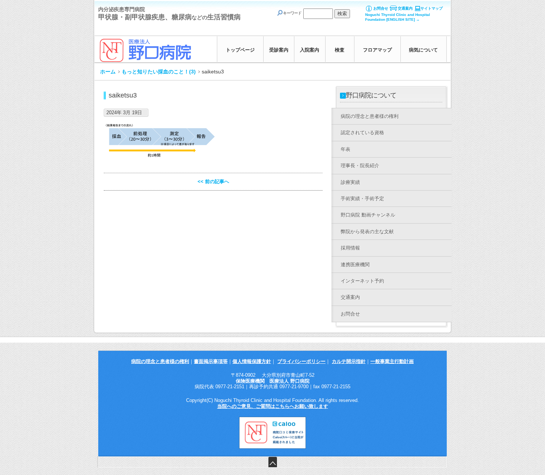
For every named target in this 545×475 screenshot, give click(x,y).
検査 (339, 50)
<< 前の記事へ (213, 181)
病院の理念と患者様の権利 (160, 361)
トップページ (240, 50)
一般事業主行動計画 (392, 361)
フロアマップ (377, 50)
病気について (423, 50)
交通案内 (405, 8)
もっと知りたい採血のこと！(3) (159, 72)
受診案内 (278, 50)
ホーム (108, 72)
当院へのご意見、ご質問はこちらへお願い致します (272, 406)
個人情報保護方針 (251, 361)
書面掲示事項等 (211, 361)
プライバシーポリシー (301, 361)
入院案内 (309, 50)
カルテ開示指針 (349, 361)
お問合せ (380, 8)
